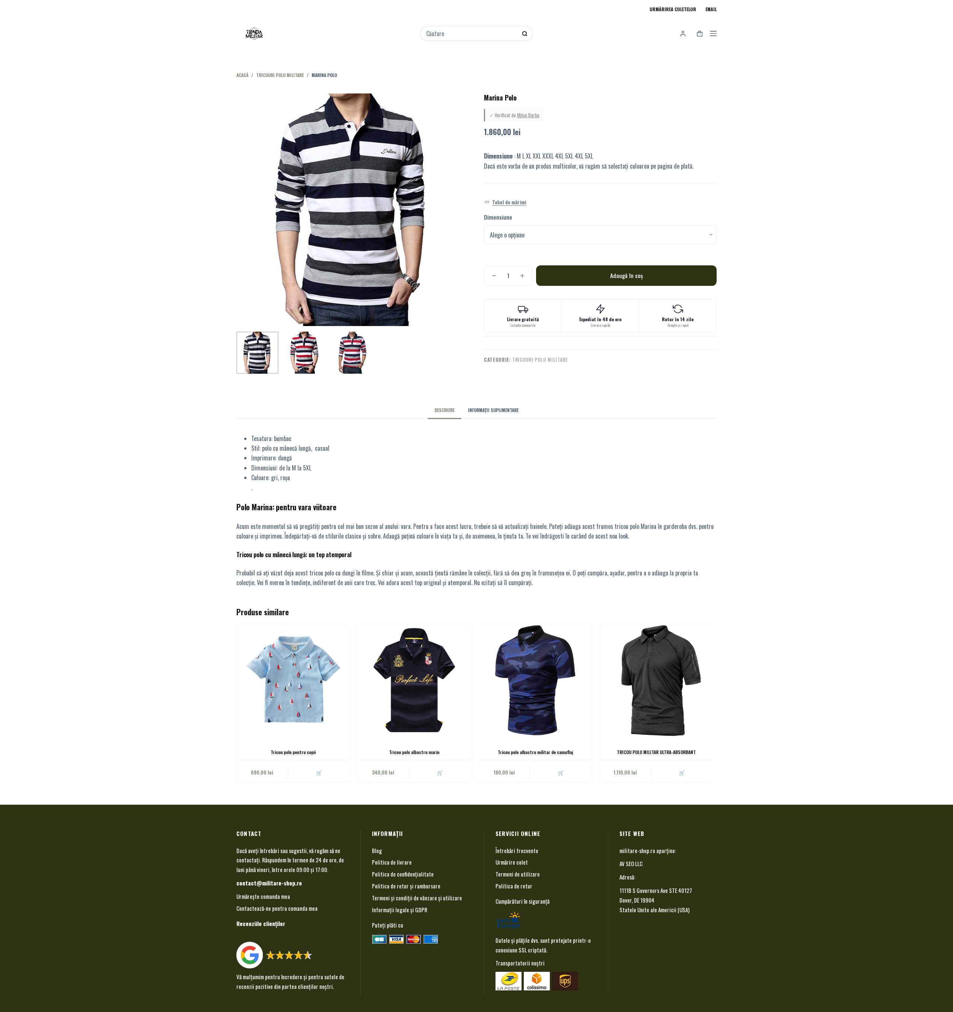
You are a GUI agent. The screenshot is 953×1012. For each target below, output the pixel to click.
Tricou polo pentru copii (293, 752)
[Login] (683, 33)
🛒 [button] (561, 772)
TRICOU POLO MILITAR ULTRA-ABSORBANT (656, 752)
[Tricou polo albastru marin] (414, 680)
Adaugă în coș (626, 275)
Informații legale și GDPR (399, 910)
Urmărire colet (511, 862)
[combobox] (472, 33)
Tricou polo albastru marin (414, 752)
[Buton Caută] (524, 33)
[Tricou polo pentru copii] (293, 680)
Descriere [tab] (444, 410)
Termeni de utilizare (517, 874)
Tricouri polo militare (540, 359)
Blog (377, 850)
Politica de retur (513, 886)
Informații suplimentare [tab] (493, 410)
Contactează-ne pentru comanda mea (277, 908)
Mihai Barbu (528, 115)
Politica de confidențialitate (403, 874)
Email (711, 9)
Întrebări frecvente (516, 850)
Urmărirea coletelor (673, 9)
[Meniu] (713, 33)
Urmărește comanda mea (263, 896)
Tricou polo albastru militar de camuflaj (535, 752)
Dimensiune (498, 217)
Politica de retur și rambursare (406, 886)
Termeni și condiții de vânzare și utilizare (417, 898)
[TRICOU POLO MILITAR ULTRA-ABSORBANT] (656, 680)
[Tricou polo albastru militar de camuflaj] (535, 680)
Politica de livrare (392, 862)
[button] (505, 202)
